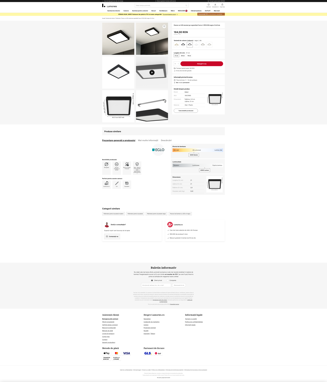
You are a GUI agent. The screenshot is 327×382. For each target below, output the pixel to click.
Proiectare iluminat (150, 328)
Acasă (103, 18)
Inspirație (147, 334)
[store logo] (109, 5)
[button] (118, 72)
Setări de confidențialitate (126, 370)
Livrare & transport (108, 334)
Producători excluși (174, 304)
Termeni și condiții (191, 319)
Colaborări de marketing (151, 322)
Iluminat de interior (110, 18)
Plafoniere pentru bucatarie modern (113, 213)
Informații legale (190, 325)
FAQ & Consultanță (108, 322)
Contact (104, 340)
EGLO (186, 92)
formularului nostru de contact (160, 300)
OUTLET (208, 11)
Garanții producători (108, 342)
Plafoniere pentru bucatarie (135, 213)
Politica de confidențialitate (194, 322)
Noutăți (146, 331)
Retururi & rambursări (109, 328)
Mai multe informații (148, 140)
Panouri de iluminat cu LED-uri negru (180, 213)
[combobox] (161, 5)
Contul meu (106, 337)
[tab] (118, 140)
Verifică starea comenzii (110, 325)
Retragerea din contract (110, 319)
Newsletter (147, 319)
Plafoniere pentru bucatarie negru (156, 213)
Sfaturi (153, 334)
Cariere (146, 325)
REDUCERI (181, 11)
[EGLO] (158, 150)
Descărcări (166, 140)
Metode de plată (107, 331)
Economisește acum (169, 14)
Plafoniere (118, 18)
